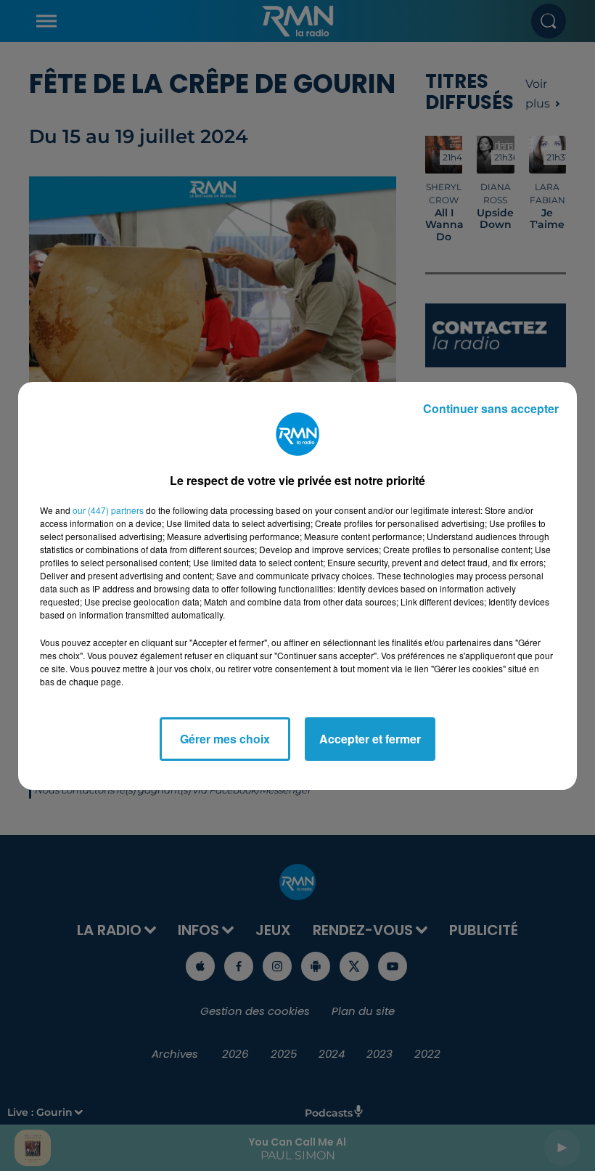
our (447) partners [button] (108, 510)
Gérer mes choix (225, 738)
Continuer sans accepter (491, 408)
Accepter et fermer (370, 738)
